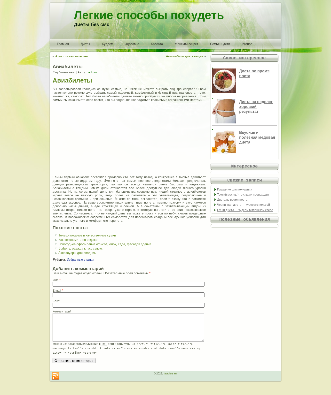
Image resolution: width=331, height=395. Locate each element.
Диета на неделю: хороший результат (256, 107)
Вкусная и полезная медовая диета (257, 137)
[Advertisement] (129, 138)
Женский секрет (186, 44)
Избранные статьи (80, 259)
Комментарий (62, 311)
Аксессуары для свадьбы (77, 253)
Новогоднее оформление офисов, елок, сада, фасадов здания (104, 244)
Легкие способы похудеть (149, 15)
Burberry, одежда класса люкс (80, 248)
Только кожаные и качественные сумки (87, 235)
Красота (157, 44)
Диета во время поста (232, 199)
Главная (63, 44)
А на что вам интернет (71, 56)
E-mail (57, 290)
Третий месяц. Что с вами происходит (243, 194)
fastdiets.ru (170, 373)
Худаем (107, 44)
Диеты (85, 44)
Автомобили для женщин (184, 56)
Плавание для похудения (234, 189)
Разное (247, 44)
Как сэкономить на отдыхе (77, 240)
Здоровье (132, 44)
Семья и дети (220, 44)
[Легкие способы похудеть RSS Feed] (55, 376)
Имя (55, 280)
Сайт (56, 301)
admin (92, 72)
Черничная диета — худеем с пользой (243, 204)
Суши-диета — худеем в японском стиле (245, 210)
